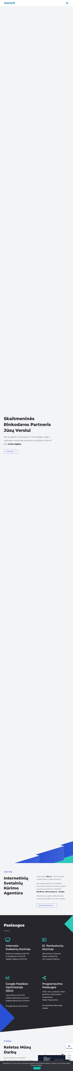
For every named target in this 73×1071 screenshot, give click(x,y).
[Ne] (71, 1066)
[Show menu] (67, 3)
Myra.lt (49, 876)
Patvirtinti (37, 1068)
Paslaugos (14, 925)
